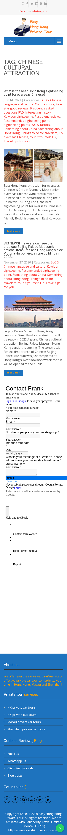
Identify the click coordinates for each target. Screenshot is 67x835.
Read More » (13, 231)
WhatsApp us (39, 11)
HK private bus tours (21, 715)
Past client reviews (47, 116)
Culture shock (44, 104)
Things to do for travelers (39, 133)
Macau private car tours (24, 722)
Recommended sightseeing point (27, 121)
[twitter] (31, 3)
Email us (25, 11)
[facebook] (27, 3)
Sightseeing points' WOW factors (27, 125)
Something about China (20, 129)
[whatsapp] (22, 3)
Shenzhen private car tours (26, 729)
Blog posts (15, 775)
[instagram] (36, 3)
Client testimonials (20, 768)
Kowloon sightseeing (18, 116)
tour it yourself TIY (43, 137)
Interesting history (38, 112)
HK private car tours (21, 707)
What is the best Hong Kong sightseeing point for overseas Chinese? (33, 92)
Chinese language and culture (32, 102)
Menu (12, 41)
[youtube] (40, 3)
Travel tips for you (17, 141)
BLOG (45, 100)
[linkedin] (45, 3)
